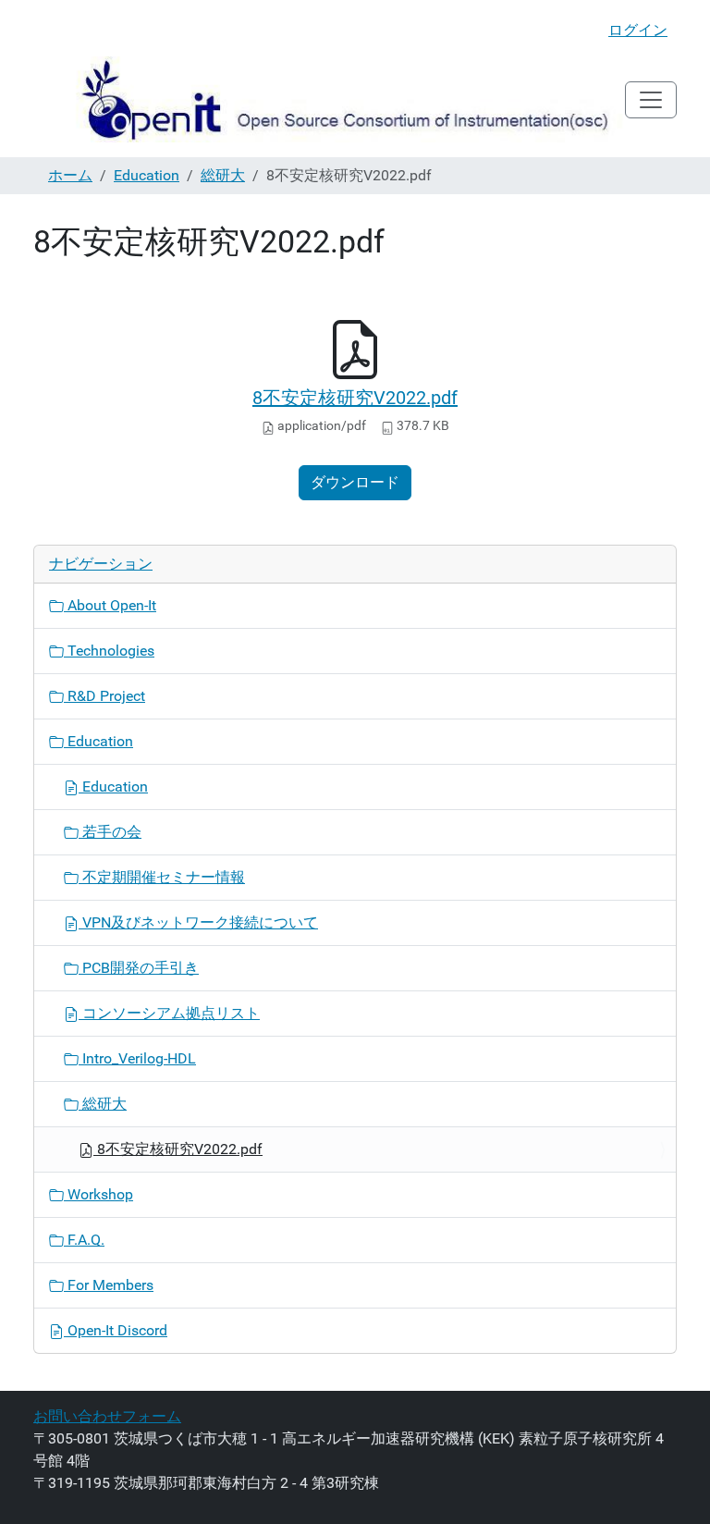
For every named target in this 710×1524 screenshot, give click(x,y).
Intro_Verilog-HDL (137, 1058)
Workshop (98, 1194)
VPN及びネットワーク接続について (198, 922)
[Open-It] (329, 99)
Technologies (109, 650)
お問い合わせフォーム (107, 1416)
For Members (108, 1285)
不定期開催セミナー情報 (162, 877)
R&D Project (104, 696)
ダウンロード (355, 482)
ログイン (637, 30)
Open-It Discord (115, 1330)
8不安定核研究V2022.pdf (355, 398)
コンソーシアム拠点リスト (169, 1013)
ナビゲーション (101, 563)
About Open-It (110, 605)
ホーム (70, 175)
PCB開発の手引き (139, 968)
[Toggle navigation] (651, 99)
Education (146, 175)
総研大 (223, 175)
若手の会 (110, 832)
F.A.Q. (84, 1239)
